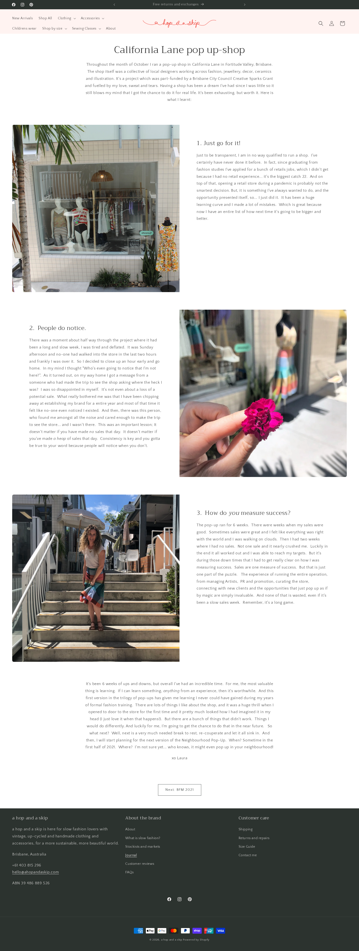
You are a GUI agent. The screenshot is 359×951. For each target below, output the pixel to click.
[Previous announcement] (114, 4)
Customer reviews (139, 864)
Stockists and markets (142, 847)
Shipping (246, 829)
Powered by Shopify (196, 939)
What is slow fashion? (142, 838)
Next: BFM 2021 (179, 790)
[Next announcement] (244, 4)
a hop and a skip (171, 939)
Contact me (248, 855)
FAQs (129, 872)
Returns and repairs (254, 838)
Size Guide (247, 847)
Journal (131, 855)
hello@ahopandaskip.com (35, 872)
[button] (66, 18)
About (130, 829)
